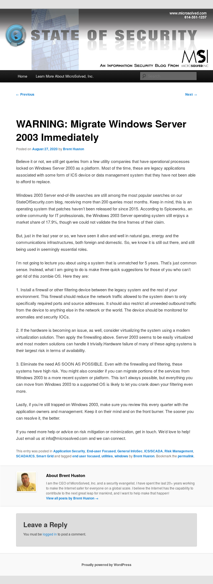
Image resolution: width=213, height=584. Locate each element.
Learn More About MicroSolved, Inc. (65, 76)
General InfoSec (130, 450)
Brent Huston (73, 148)
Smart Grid (45, 455)
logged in (50, 534)
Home (22, 76)
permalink (186, 455)
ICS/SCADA (153, 450)
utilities (107, 455)
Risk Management (178, 450)
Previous (25, 94)
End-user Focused (101, 450)
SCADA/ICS (25, 455)
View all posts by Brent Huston (72, 498)
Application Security (69, 450)
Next (191, 94)
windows (121, 455)
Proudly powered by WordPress (106, 564)
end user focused (86, 455)
